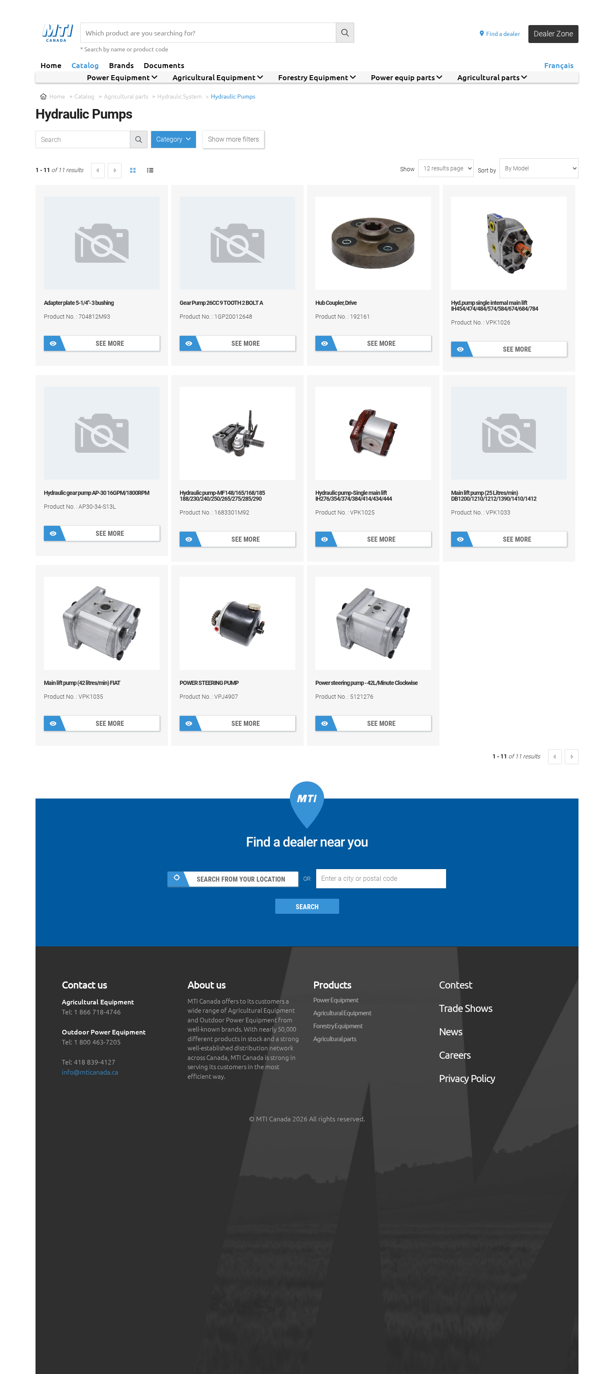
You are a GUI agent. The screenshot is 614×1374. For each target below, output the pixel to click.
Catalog (85, 65)
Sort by (487, 170)
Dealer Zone (553, 33)
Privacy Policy (467, 1078)
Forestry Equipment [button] (314, 77)
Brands (121, 65)
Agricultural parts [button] (489, 77)
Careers (455, 1055)
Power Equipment (335, 999)
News (450, 1032)
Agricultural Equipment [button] (215, 77)
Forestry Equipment (338, 1025)
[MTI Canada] (61, 33)
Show (407, 169)
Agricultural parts (126, 96)
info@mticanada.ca (90, 1071)
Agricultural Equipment (342, 1012)
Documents (164, 65)
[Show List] (150, 171)
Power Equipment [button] (119, 77)
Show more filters (233, 139)
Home (51, 65)
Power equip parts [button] (403, 77)
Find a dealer (502, 33)
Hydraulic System (179, 96)
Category (170, 139)
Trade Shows (465, 1008)
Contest (455, 985)
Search (307, 907)
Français (558, 65)
